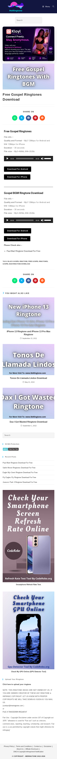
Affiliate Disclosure (32, 749)
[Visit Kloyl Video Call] (28, 44)
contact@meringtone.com (13, 706)
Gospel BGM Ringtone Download (16, 264)
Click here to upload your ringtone (17, 684)
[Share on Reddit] (42, 118)
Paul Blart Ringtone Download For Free (23, 251)
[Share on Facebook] (28, 118)
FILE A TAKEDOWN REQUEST (15, 712)
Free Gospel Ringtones (38, 261)
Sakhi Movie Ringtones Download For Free (19, 468)
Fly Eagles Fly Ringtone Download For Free (19, 477)
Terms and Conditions (24, 746)
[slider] (48, 158)
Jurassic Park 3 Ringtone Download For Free (20, 482)
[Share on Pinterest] (35, 118)
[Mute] (42, 158)
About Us (20, 749)
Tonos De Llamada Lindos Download (28, 378)
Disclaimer (47, 746)
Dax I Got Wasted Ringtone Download (28, 422)
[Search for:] (52, 7)
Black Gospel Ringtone (17, 261)
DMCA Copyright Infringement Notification (28, 752)
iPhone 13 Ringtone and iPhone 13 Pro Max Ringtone (28, 333)
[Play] (7, 158)
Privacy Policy (9, 746)
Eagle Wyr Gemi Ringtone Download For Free (20, 472)
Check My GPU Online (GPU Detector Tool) (28, 672)
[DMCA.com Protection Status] (11, 449)
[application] (28, 158)
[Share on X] (21, 118)
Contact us (38, 746)
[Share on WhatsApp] (14, 118)
